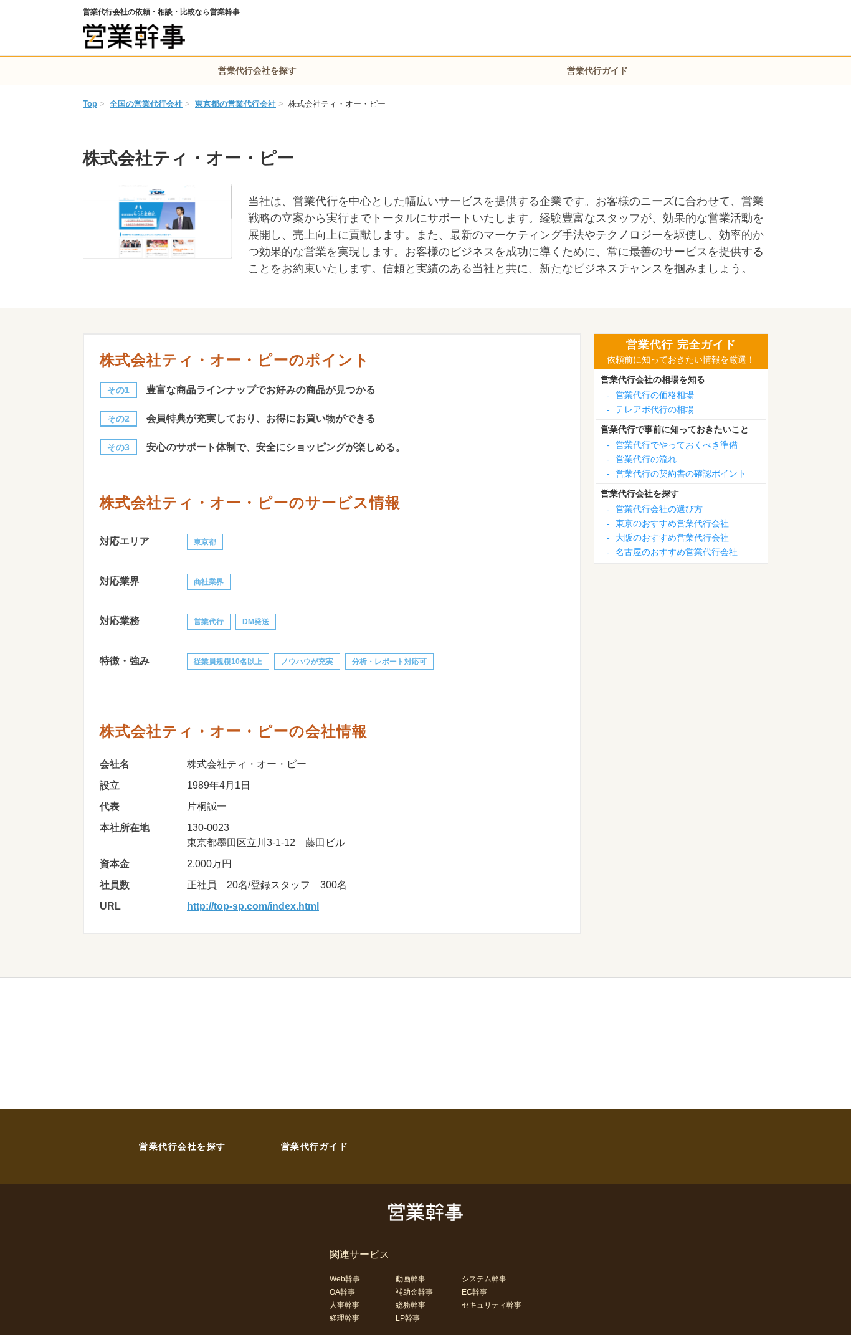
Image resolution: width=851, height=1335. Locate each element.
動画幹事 (411, 1279)
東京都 (205, 542)
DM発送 (255, 621)
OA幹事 (342, 1292)
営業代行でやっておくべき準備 (672, 445)
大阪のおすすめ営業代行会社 (668, 538)
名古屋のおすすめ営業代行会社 (672, 552)
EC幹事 (474, 1292)
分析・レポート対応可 (389, 661)
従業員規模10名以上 (228, 661)
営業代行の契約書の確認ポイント (676, 473)
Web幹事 (345, 1279)
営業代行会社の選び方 (655, 509)
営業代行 (209, 621)
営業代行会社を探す (257, 70)
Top (90, 103)
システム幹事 (484, 1279)
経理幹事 (344, 1318)
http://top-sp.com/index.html (253, 906)
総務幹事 (411, 1305)
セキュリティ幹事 (491, 1305)
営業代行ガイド (597, 70)
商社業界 (209, 581)
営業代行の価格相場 (650, 395)
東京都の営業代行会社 (235, 103)
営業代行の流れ (642, 459)
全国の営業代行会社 (146, 103)
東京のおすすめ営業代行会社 (668, 523)
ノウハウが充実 (307, 661)
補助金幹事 (414, 1292)
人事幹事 (344, 1305)
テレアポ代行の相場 (650, 409)
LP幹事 (408, 1318)
